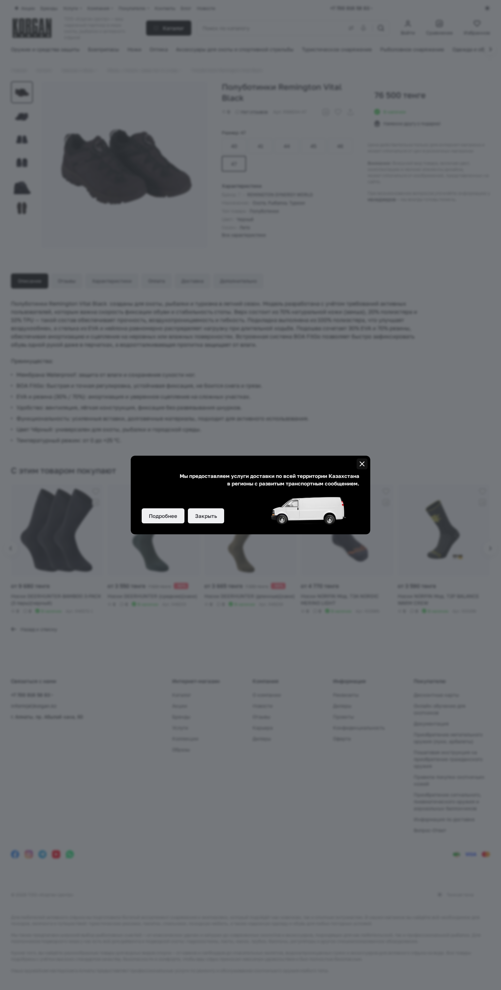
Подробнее (163, 516)
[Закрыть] (362, 463)
